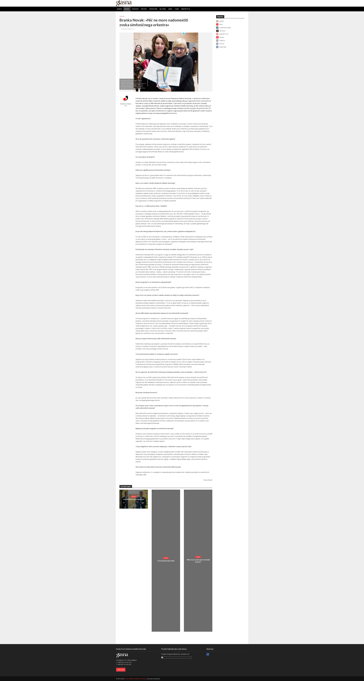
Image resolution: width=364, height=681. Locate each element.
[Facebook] (207, 654)
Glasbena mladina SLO (128, 29)
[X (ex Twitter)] (211, 654)
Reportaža (153, 9)
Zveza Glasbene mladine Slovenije (135, 679)
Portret (144, 9)
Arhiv (170, 9)
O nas (177, 9)
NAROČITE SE (185, 9)
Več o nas (121, 670)
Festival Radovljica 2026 (166, 561)
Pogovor (135, 9)
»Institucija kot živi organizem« (133, 499)
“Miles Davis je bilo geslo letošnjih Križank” (198, 561)
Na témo (163, 9)
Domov (119, 9)
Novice (126, 9)
